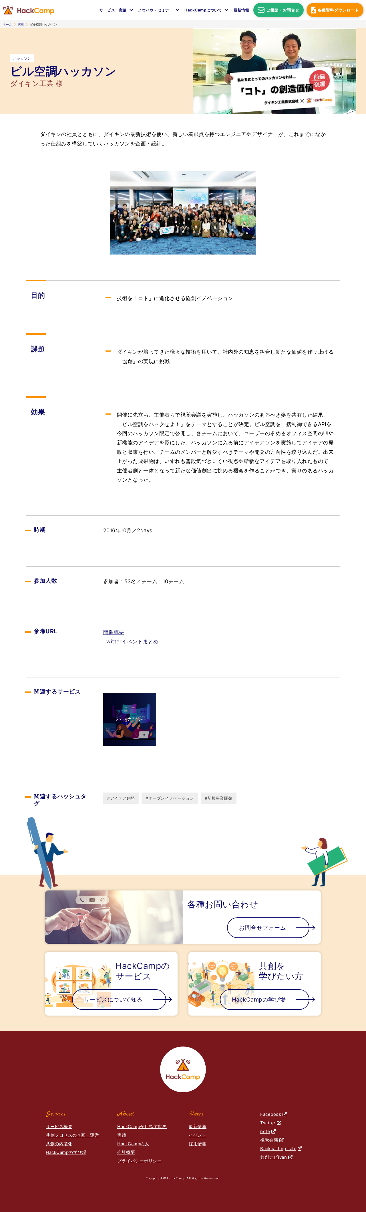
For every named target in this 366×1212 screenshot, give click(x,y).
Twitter (268, 1123)
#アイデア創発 (121, 798)
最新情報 (241, 10)
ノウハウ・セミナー (155, 10)
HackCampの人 (133, 1143)
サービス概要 (59, 1126)
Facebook (270, 1114)
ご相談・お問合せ (282, 9)
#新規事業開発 (218, 798)
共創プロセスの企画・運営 (72, 1135)
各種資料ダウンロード (338, 9)
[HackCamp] (28, 10)
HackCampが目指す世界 (142, 1126)
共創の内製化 (59, 1143)
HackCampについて (203, 10)
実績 (21, 24)
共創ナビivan (273, 1157)
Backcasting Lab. (278, 1148)
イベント (197, 1135)
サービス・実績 (113, 10)
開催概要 (113, 632)
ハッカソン (22, 58)
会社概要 (126, 1152)
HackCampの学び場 (66, 1152)
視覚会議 (269, 1140)
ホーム (7, 24)
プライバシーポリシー (139, 1161)
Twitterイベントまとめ (131, 641)
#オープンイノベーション (170, 798)
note (265, 1131)
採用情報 (197, 1143)
